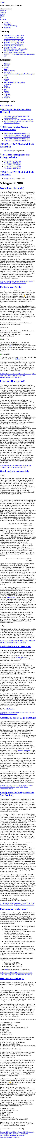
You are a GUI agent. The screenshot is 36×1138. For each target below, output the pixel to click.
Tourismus (22, 375)
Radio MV (24, 1134)
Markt (28, 903)
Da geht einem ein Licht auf (13, 909)
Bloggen (6, 65)
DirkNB (2, 2)
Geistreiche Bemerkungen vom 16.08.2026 (17, 133)
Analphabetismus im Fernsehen (15, 646)
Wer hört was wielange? (12, 978)
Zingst (16, 905)
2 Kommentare (21, 283)
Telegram (3, 19)
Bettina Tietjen (20, 657)
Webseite (2, 377)
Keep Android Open (6, 105)
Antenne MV (22, 1132)
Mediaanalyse (4, 1134)
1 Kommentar (21, 642)
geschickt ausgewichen (24, 750)
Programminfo (11, 597)
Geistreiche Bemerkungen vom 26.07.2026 (17, 138)
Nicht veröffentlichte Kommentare (14, 82)
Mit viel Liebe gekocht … (11, 123)
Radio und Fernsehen (10, 642)
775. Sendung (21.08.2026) (12, 161)
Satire (5, 89)
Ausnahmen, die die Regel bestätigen (18, 718)
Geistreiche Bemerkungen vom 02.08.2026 (17, 137)
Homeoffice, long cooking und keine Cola (16, 116)
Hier (6, 969)
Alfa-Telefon (10, 709)
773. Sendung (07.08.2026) (12, 164)
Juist (1, 375)
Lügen (9, 974)
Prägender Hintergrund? (12, 381)
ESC (30, 785)
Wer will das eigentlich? (12, 188)
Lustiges (6, 79)
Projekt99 (7, 87)
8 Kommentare (21, 467)
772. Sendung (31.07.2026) (12, 166)
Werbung (6, 96)
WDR (15, 467)
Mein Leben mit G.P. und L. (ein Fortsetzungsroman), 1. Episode (14, 43)
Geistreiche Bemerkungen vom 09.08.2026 (17, 135)
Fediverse (3, 12)
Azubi (24, 903)
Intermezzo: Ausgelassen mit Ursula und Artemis (18, 121)
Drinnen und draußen (10, 118)
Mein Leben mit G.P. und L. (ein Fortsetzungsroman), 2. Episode (14, 39)
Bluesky (2, 14)
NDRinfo (32, 641)
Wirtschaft (7, 97)
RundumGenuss (8, 129)
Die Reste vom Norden (11, 287)
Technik (6, 92)
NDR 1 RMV (24, 641)
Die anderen (7, 24)
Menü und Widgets (6, 9)
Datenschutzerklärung (10, 26)
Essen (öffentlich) (9, 70)
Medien (6, 81)
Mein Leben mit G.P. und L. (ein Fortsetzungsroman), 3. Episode (14, 36)
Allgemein (7, 64)
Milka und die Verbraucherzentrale (14, 52)
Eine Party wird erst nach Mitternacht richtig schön (19, 54)
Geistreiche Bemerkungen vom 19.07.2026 (17, 140)
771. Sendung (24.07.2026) (12, 168)
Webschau (7, 94)
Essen (5, 69)
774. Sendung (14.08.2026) (12, 163)
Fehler (34, 374)
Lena (17, 787)
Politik (6, 86)
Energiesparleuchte (26, 973)
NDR (33, 281)
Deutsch (6, 67)
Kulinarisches (8, 72)
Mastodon (3, 10)
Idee (5, 56)
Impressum (7, 27)
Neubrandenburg (13, 375)
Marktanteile (30, 1132)
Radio (2, 642)
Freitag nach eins (8, 157)
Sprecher (9, 467)
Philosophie (7, 84)
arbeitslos (18, 903)
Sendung (6, 91)
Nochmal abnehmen (10, 47)
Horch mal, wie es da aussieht (14, 471)
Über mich (7, 22)
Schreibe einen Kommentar (13, 377)
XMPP (2, 16)
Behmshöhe (27, 374)
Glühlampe (3, 974)
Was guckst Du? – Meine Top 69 (14, 50)
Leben (6, 77)
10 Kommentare (8, 788)
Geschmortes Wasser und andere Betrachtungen (18, 119)
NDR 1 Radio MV (5, 283)
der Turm (17, 359)
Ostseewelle (17, 1134)
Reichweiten (4, 1135)
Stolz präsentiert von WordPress (9, 1137)
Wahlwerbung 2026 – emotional (13, 45)
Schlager (14, 283)
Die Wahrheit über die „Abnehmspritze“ (16, 49)
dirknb (25, 281)
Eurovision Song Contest (7, 787)
